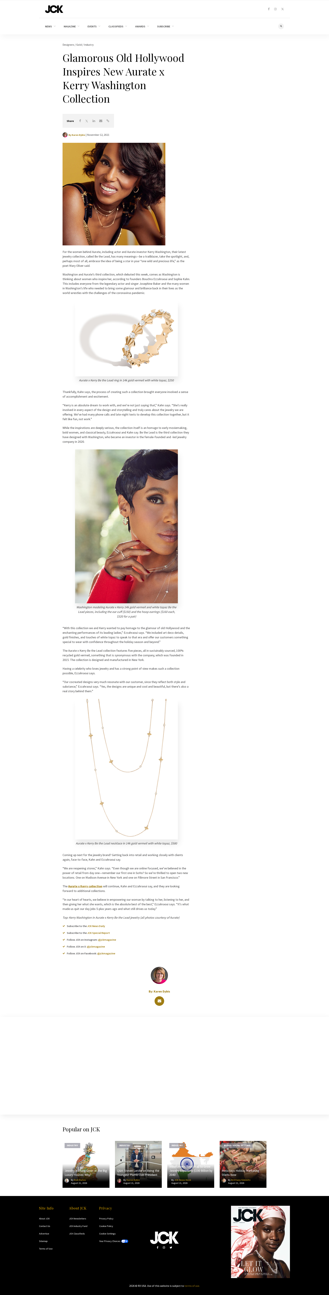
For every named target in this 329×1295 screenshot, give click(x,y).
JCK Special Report (98, 933)
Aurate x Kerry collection (85, 886)
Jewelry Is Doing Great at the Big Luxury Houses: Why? (86, 1173)
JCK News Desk (182, 1179)
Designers (69, 44)
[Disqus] (164, 1065)
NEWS (48, 26)
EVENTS (92, 26)
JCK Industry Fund (78, 1226)
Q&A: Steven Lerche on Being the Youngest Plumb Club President (138, 1173)
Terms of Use (46, 1248)
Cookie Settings (107, 1233)
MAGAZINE (70, 26)
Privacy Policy (106, 1218)
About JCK (44, 1218)
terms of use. (192, 1285)
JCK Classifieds (77, 1233)
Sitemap (43, 1241)
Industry (89, 44)
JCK (54, 9)
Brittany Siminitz (241, 1179)
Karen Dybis (78, 134)
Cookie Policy (106, 1226)
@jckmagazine (107, 939)
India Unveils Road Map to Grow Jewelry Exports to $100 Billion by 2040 (190, 1171)
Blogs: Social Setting (237, 1145)
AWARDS (140, 26)
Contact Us (44, 1226)
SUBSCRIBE (163, 26)
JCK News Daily (96, 926)
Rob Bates (80, 1179)
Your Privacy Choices (109, 1241)
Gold (79, 44)
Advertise (44, 1233)
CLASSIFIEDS (115, 26)
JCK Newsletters (77, 1218)
